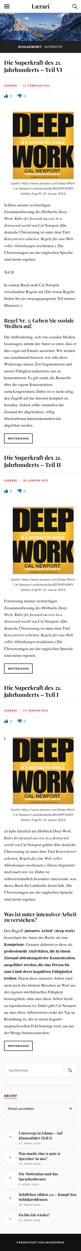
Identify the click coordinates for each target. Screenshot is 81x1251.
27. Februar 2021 (36, 85)
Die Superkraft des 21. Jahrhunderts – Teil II (33, 461)
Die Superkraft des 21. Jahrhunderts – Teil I (33, 691)
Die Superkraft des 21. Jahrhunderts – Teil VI (33, 65)
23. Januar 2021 (35, 710)
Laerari (10, 85)
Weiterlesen (18, 438)
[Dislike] (20, 96)
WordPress (54, 1242)
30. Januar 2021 (35, 480)
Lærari (41, 6)
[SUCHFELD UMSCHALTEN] (74, 6)
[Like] (6, 96)
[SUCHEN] (70, 1070)
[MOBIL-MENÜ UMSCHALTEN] (6, 6)
